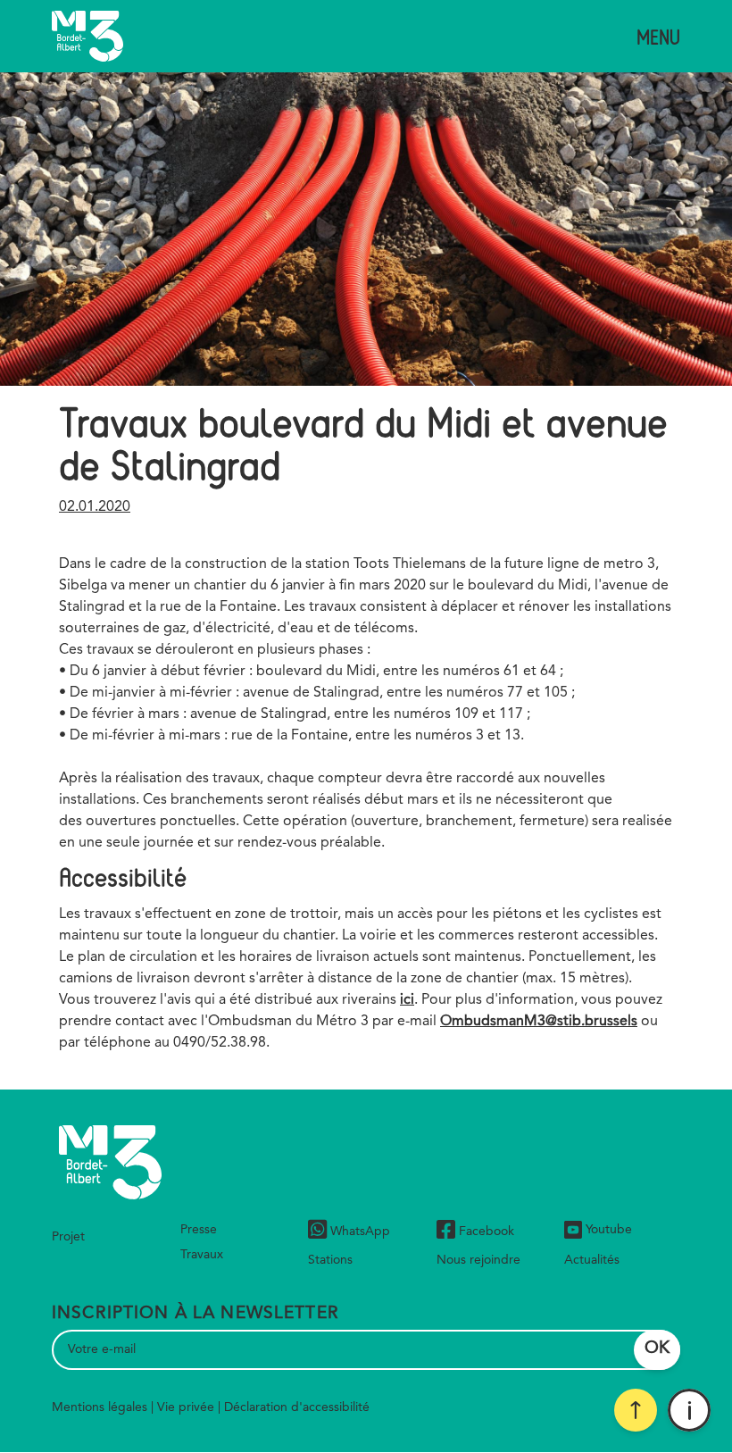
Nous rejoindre (478, 1260)
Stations (330, 1260)
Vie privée (185, 1407)
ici (407, 1000)
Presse (198, 1229)
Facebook (486, 1231)
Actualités (592, 1260)
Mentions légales (99, 1407)
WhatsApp (360, 1231)
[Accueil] (87, 36)
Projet (68, 1237)
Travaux (201, 1254)
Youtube (609, 1229)
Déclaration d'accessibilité (297, 1407)
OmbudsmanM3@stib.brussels (538, 1022)
